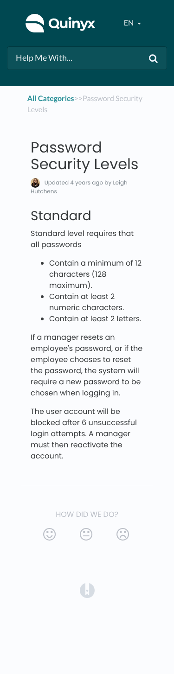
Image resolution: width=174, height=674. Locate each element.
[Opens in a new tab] (87, 590)
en (129, 23)
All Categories (50, 98)
